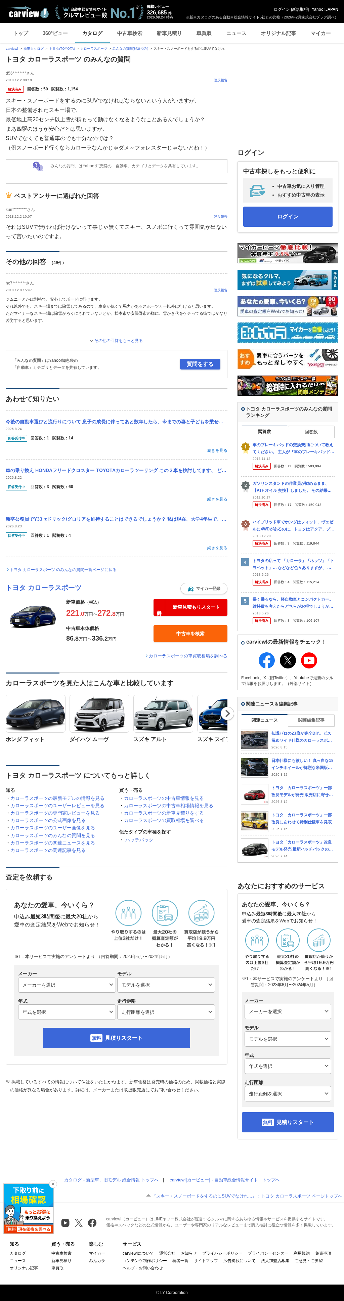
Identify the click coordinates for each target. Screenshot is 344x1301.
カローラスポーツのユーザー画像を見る (52, 827)
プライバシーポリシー (222, 1253)
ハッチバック (139, 839)
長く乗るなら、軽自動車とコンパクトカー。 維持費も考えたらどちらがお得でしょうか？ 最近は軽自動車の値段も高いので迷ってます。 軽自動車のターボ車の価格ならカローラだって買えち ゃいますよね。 (293, 603)
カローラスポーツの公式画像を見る (48, 820)
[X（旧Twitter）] (78, 1222)
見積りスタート (124, 1038)
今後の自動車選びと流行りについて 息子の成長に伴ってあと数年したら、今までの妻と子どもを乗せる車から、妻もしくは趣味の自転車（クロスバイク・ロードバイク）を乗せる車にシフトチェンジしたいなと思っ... (116, 421)
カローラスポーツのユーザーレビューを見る (57, 805)
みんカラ (97, 1260)
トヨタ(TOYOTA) (62, 48)
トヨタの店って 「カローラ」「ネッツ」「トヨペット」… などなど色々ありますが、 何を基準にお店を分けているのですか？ (293, 564)
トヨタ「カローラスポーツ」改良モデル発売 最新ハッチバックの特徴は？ (302, 846)
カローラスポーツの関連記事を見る (48, 850)
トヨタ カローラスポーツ (44, 587)
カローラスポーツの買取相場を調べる (164, 820)
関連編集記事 (311, 720)
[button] (203, 588)
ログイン (282, 9)
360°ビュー (55, 33)
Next (227, 713)
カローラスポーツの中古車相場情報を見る (168, 805)
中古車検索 (129, 33)
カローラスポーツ (93, 48)
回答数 (311, 431)
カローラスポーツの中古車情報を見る (164, 798)
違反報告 (220, 80)
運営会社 (167, 1253)
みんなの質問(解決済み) (130, 48)
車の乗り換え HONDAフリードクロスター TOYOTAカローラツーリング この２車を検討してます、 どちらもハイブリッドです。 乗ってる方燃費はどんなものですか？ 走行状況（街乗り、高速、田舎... (116, 470)
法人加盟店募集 (275, 1260)
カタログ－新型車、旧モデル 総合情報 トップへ (111, 1179)
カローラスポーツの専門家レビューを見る (55, 813)
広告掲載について (239, 1260)
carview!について (138, 1253)
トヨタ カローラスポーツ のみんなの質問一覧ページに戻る (63, 569)
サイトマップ (206, 1260)
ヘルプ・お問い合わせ (143, 1268)
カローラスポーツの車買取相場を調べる (188, 655)
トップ (20, 33)
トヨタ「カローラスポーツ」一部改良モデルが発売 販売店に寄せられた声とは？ (302, 791)
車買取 (204, 33)
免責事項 (323, 1253)
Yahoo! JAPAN (325, 9)
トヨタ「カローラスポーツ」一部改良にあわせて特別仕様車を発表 (301, 818)
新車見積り (169, 33)
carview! (12, 48)
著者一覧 (180, 1260)
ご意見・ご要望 (309, 1260)
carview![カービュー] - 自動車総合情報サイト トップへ (225, 1179)
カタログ (92, 33)
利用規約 (302, 1253)
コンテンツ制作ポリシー (145, 1260)
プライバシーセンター (268, 1253)
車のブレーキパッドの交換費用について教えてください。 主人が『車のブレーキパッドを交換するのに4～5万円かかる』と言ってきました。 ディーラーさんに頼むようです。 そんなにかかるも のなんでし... (293, 448)
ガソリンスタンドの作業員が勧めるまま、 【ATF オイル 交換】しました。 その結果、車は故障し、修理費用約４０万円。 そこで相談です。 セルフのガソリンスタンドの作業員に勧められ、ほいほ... (293, 487)
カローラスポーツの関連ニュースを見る (52, 842)
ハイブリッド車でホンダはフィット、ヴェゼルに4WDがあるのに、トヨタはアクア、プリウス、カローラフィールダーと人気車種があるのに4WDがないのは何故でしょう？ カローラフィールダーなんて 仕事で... (293, 526)
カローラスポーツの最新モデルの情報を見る (57, 798)
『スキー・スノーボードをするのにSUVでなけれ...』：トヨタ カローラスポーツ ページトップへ (247, 1196)
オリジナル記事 (278, 33)
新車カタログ (34, 48)
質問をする (200, 364)
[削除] (53, 1184)
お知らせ (189, 1253)
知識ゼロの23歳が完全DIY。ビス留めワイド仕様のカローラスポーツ (301, 737)
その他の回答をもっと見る (118, 340)
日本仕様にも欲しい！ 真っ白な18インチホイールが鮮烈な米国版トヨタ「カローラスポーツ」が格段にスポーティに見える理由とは (302, 764)
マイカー (321, 33)
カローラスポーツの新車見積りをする (164, 813)
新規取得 (300, 9)
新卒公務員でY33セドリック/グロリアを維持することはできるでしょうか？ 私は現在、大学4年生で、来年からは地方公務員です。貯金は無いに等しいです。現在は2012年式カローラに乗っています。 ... (116, 519)
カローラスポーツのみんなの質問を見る (52, 835)
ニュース (236, 33)
